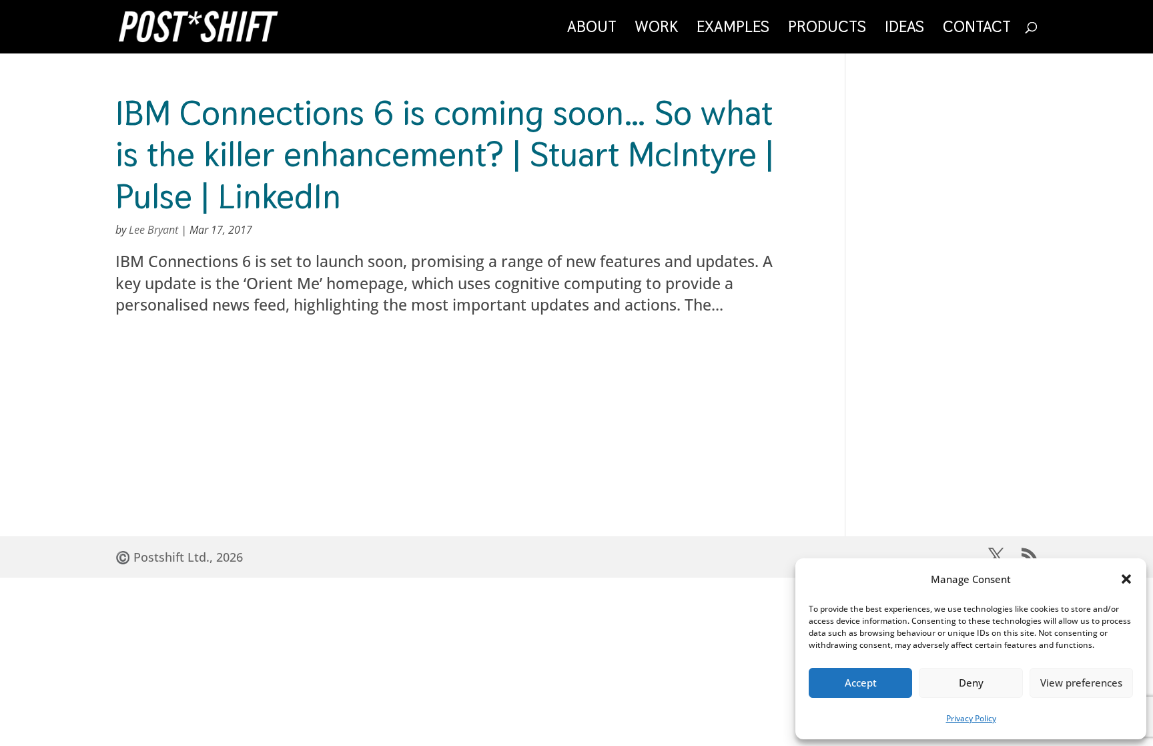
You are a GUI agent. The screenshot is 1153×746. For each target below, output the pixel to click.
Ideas (904, 29)
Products (827, 29)
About (592, 29)
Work (656, 29)
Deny (971, 682)
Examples (733, 29)
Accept (861, 682)
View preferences (1081, 682)
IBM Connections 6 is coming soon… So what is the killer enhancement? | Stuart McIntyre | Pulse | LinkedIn (444, 154)
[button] (1126, 579)
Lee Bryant (153, 229)
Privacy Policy (971, 718)
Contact (977, 29)
